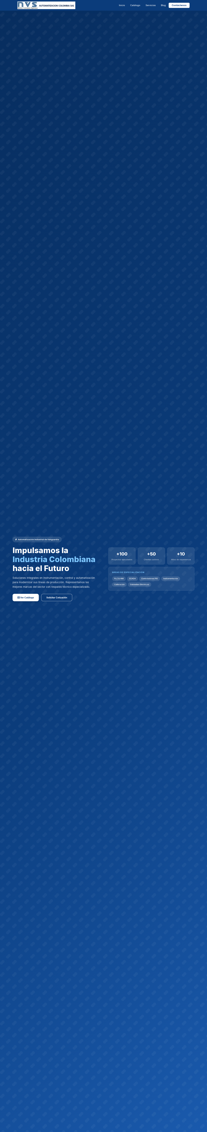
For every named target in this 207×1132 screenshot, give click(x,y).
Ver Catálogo (27, 597)
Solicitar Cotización (56, 597)
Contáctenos (179, 5)
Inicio (122, 5)
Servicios (151, 5)
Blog (163, 5)
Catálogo (135, 5)
